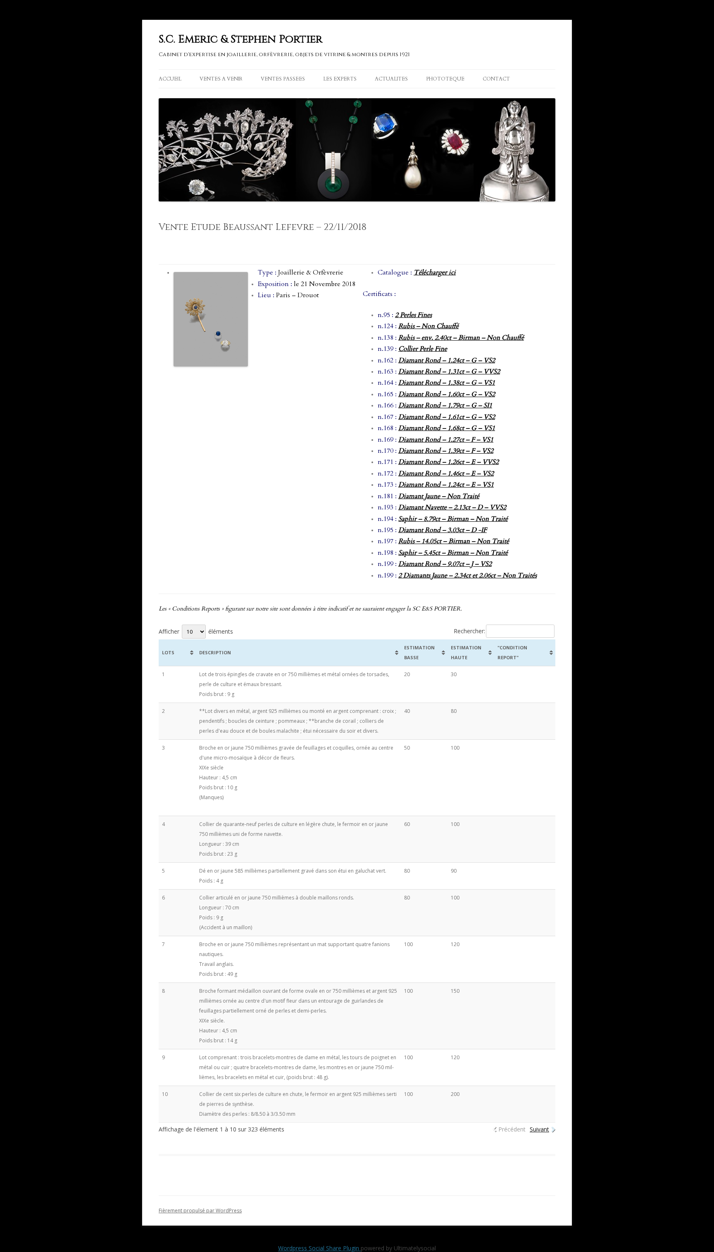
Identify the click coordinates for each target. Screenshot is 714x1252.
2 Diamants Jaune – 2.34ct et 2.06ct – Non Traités (467, 575)
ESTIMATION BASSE (419, 652)
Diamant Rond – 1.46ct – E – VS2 (446, 473)
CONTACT (496, 79)
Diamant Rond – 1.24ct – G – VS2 (446, 360)
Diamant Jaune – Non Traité (438, 496)
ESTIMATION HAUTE (466, 652)
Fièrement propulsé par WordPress (200, 1210)
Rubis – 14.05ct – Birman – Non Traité (453, 541)
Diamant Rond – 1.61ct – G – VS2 (446, 416)
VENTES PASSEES (283, 79)
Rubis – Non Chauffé (428, 326)
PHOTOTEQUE (445, 79)
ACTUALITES (391, 79)
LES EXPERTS (340, 79)
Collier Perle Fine (422, 348)
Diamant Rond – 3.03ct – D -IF (442, 530)
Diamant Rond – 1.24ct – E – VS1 (446, 484)
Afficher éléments (196, 631)
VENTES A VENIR (221, 79)
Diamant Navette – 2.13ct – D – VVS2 (452, 507)
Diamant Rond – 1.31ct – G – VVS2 (449, 371)
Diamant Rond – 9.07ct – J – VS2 (445, 563)
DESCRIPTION (215, 652)
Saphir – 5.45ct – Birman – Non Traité (453, 552)
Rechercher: (469, 631)
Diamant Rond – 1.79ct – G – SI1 (445, 405)
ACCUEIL (170, 79)
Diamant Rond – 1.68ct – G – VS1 (446, 428)
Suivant (539, 1129)
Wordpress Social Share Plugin (319, 1248)
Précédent (512, 1129)
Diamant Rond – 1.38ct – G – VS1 (446, 382)
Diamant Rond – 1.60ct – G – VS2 (446, 394)
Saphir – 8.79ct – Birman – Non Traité (453, 518)
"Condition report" (512, 652)
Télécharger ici (435, 272)
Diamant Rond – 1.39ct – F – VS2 (445, 450)
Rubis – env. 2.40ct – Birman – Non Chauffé (461, 337)
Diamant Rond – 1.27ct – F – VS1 (445, 439)
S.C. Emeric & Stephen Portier (240, 39)
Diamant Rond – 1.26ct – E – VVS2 (448, 461)
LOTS (168, 652)
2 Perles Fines (413, 315)
